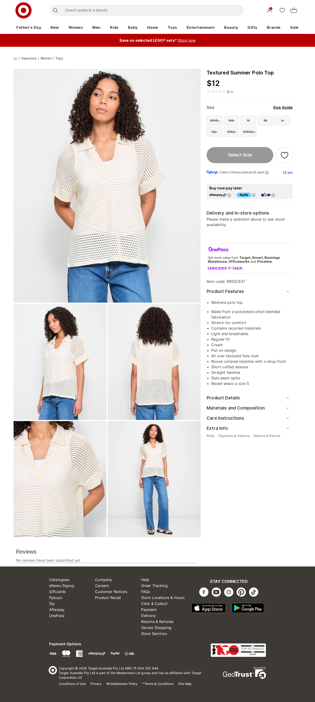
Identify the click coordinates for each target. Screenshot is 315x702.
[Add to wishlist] (284, 155)
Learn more (217, 268)
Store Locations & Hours (162, 597)
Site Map (185, 684)
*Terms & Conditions (157, 684)
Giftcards (57, 591)
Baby (133, 27)
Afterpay (57, 609)
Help (145, 579)
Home (152, 27)
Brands (274, 27)
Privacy (96, 684)
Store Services (154, 633)
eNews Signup (61, 585)
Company (103, 579)
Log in (237, 268)
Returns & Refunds (157, 621)
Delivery (148, 615)
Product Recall (108, 597)
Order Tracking (154, 585)
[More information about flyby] (267, 172)
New (55, 27)
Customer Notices (111, 591)
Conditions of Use (72, 684)
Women (75, 27)
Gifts (252, 27)
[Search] (55, 10)
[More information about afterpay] (229, 195)
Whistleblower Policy (122, 684)
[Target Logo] (23, 10)
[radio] (214, 120)
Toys (172, 27)
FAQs (145, 591)
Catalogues (59, 579)
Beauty (231, 27)
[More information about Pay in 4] (254, 195)
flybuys (55, 597)
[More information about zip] (273, 195)
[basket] (294, 10)
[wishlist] (282, 10)
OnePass (56, 615)
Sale (294, 27)
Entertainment (201, 27)
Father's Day (28, 27)
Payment (149, 609)
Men (96, 27)
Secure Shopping (156, 627)
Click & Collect (154, 603)
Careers (102, 585)
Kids (114, 27)
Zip (52, 603)
